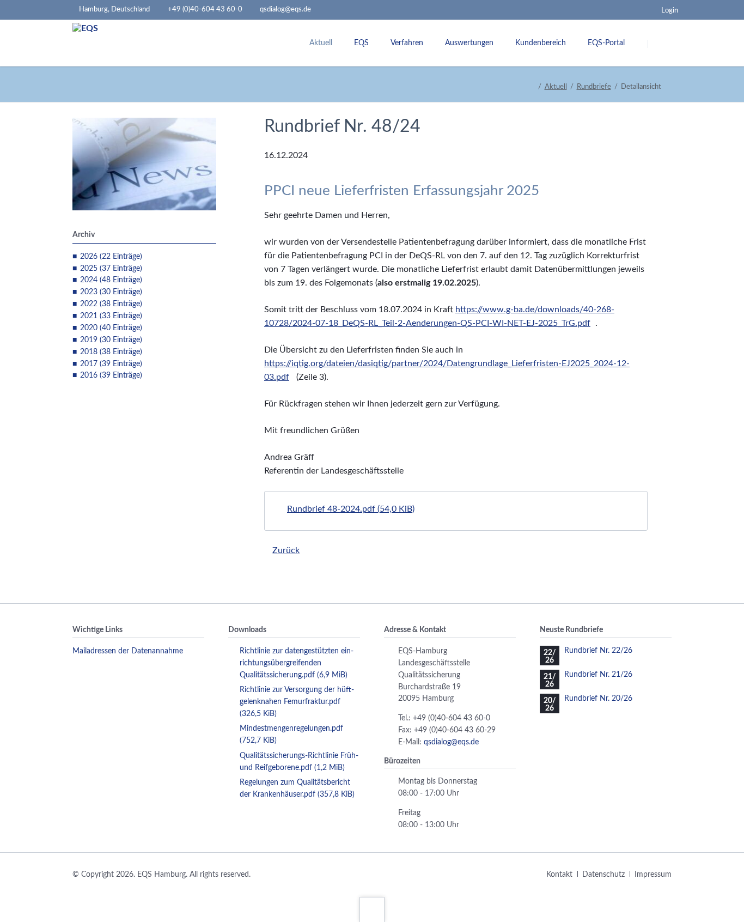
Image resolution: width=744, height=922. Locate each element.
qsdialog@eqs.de (451, 742)
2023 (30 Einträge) (111, 292)
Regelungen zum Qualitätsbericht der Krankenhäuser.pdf (297, 788)
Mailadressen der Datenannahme (127, 651)
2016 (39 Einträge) (111, 375)
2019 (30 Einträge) (111, 340)
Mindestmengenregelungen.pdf (291, 734)
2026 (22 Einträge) (111, 256)
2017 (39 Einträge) (111, 364)
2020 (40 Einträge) (111, 328)
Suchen (662, 43)
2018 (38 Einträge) (111, 352)
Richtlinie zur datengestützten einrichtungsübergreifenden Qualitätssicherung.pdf (296, 663)
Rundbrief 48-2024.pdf (350, 509)
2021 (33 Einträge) (111, 316)
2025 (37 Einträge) (111, 268)
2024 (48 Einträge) (111, 280)
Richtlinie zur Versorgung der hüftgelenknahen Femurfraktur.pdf (297, 702)
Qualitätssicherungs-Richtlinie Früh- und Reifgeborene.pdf (299, 762)
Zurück (286, 550)
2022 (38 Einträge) (111, 304)
